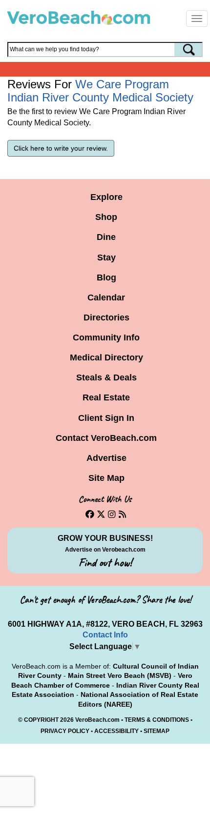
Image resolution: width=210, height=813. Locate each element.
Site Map (106, 478)
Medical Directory (106, 357)
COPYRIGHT (41, 720)
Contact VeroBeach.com (106, 438)
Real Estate (106, 397)
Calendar (106, 297)
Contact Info (105, 635)
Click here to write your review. (61, 148)
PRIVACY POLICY (65, 731)
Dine (106, 237)
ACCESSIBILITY (116, 731)
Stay (106, 257)
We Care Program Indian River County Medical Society (100, 90)
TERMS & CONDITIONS (157, 720)
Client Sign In (106, 418)
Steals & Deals (106, 377)
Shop (106, 217)
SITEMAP (156, 731)
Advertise (106, 458)
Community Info (106, 337)
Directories (106, 317)
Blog (106, 277)
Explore (106, 197)
